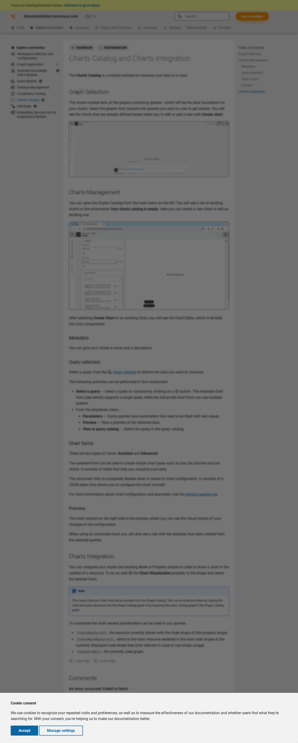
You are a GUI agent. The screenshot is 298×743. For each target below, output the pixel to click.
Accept (24, 730)
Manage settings (61, 730)
